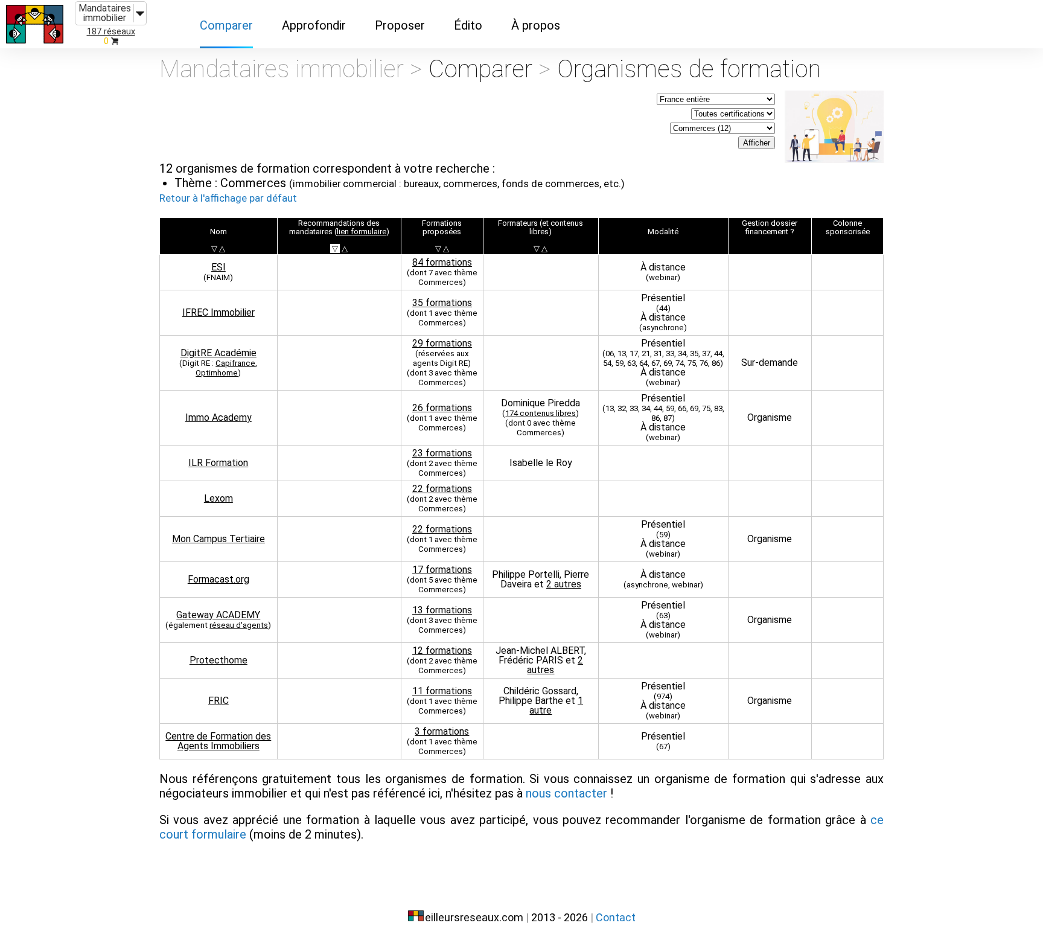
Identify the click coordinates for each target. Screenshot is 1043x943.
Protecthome (218, 660)
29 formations (442, 343)
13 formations (442, 610)
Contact (616, 917)
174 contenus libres (540, 413)
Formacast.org (218, 579)
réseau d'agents (238, 625)
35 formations (442, 302)
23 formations (442, 453)
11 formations (442, 691)
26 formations (442, 408)
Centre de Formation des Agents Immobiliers (218, 741)
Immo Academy (218, 417)
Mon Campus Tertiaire (218, 539)
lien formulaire (361, 231)
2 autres (563, 584)
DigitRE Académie (218, 353)
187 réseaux (111, 32)
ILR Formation (218, 462)
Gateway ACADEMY (218, 615)
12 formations (442, 650)
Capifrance (235, 363)
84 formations (442, 262)
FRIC (218, 700)
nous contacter (566, 793)
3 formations (442, 731)
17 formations (442, 569)
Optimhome (217, 372)
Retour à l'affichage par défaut (228, 198)
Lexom (218, 498)
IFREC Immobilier (218, 312)
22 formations (442, 488)
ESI (218, 267)
